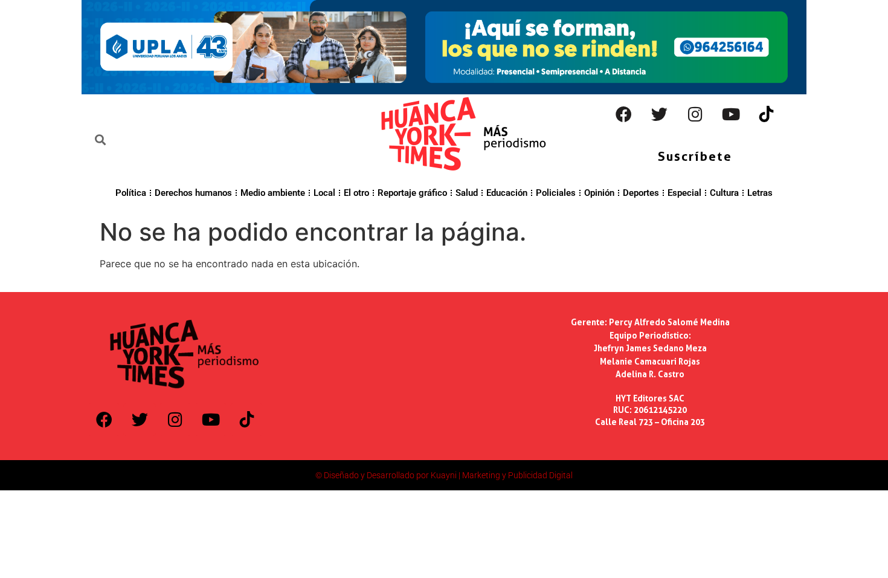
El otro (356, 192)
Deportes (641, 192)
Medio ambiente (272, 192)
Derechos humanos (193, 192)
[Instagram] (695, 114)
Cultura (724, 192)
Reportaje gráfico (412, 192)
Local (324, 192)
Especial (684, 192)
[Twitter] (659, 114)
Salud (466, 192)
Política (130, 192)
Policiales (556, 192)
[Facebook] (624, 114)
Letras (760, 192)
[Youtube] (731, 114)
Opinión (599, 192)
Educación (506, 192)
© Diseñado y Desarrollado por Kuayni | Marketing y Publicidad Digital (444, 475)
